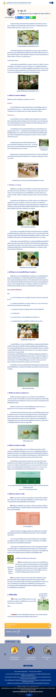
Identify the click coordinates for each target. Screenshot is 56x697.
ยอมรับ (29, 695)
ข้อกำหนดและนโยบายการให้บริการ (35, 671)
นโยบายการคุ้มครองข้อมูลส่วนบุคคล (21, 671)
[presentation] (5, 654)
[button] (26, 665)
